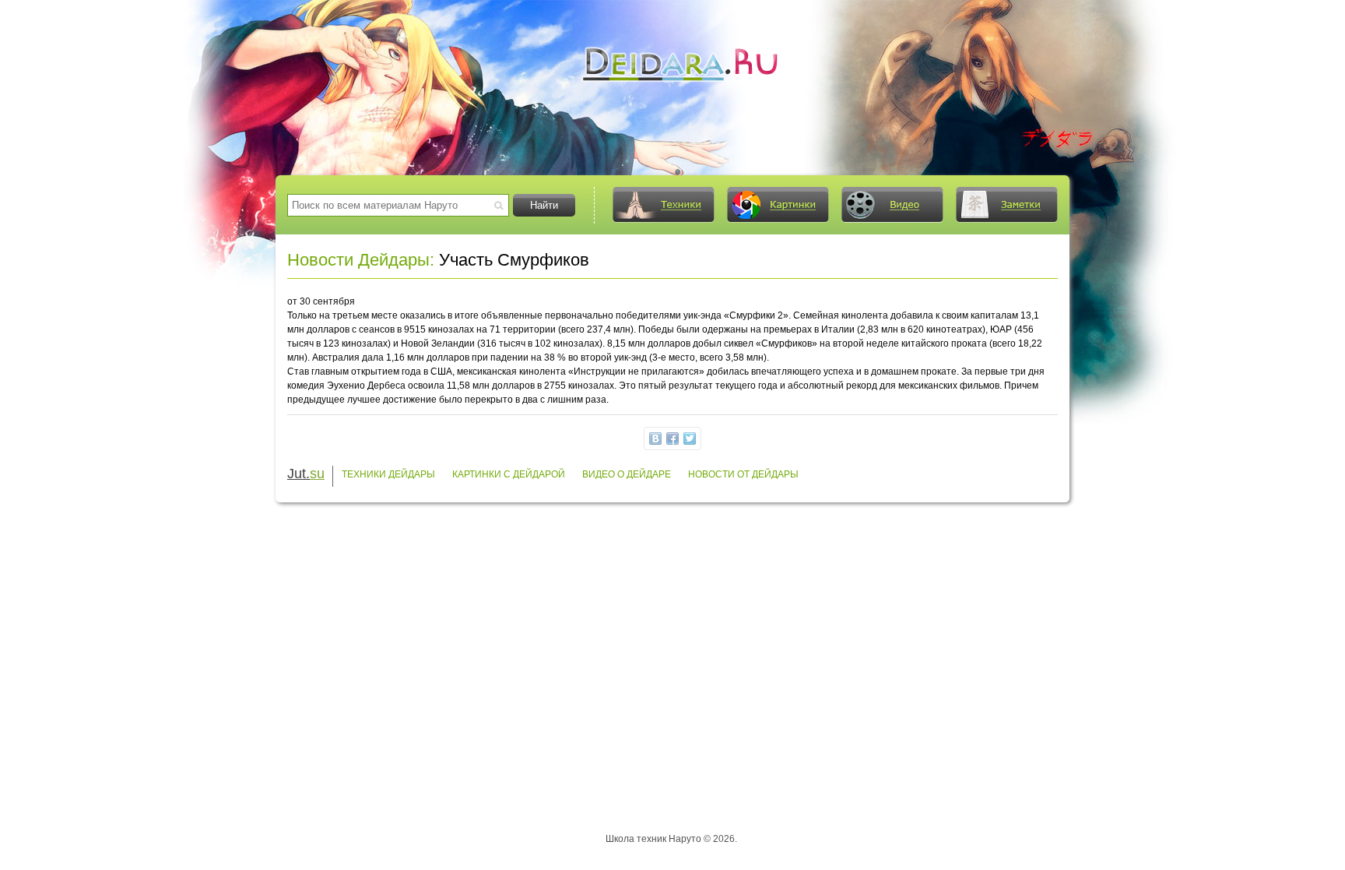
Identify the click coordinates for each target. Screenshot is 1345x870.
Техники (663, 205)
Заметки (1006, 205)
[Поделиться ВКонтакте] (655, 438)
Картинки (777, 205)
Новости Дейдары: (360, 259)
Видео (892, 205)
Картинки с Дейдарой (508, 474)
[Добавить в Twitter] (689, 438)
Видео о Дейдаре (626, 474)
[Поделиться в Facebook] (672, 438)
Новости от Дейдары (743, 474)
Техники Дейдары (388, 474)
